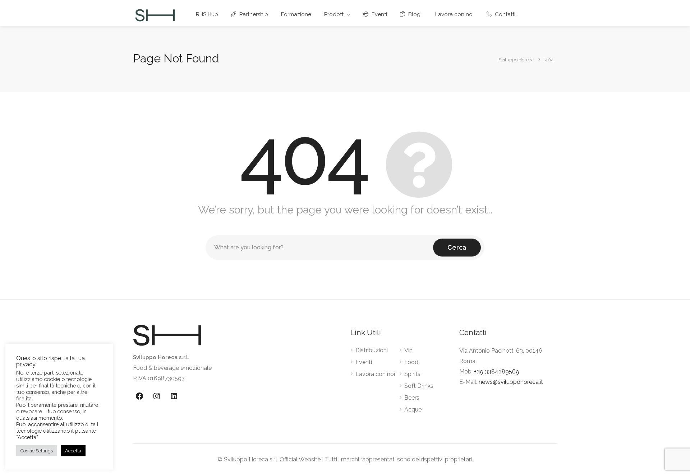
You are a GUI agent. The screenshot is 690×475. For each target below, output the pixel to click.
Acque (413, 409)
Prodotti (334, 14)
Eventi (378, 14)
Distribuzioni (371, 350)
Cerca (456, 247)
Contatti (504, 14)
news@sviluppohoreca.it (511, 381)
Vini (409, 350)
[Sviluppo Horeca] (155, 14)
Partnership (253, 14)
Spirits (412, 374)
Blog (413, 14)
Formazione (296, 14)
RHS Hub (207, 14)
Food (411, 362)
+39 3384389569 (496, 371)
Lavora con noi (454, 14)
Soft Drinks (418, 385)
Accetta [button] (73, 450)
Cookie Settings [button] (36, 450)
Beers (411, 397)
